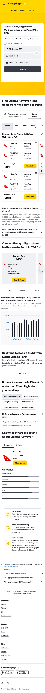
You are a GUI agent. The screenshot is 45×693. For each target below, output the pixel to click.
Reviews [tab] (19, 445)
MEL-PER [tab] (22, 374)
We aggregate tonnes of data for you (18, 578)
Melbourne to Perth (30, 591)
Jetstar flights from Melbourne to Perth (17, 425)
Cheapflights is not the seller (15, 573)
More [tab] (37, 290)
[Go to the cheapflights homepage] (17, 4)
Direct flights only (15, 43)
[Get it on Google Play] (7, 672)
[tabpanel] (22, 321)
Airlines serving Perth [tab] (12, 396)
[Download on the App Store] (22, 672)
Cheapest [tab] (7, 125)
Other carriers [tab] (27, 402)
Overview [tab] (8, 445)
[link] (19, 280)
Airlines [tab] (22, 290)
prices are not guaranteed (11, 566)
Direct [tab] (25, 125)
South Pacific (17, 591)
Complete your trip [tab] (11, 402)
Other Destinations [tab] (11, 407)
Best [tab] (16, 125)
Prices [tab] (8, 290)
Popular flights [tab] (27, 407)
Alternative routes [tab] (31, 396)
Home (8, 591)
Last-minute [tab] (34, 126)
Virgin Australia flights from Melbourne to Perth (21, 422)
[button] (4, 3)
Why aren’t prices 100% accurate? (17, 582)
